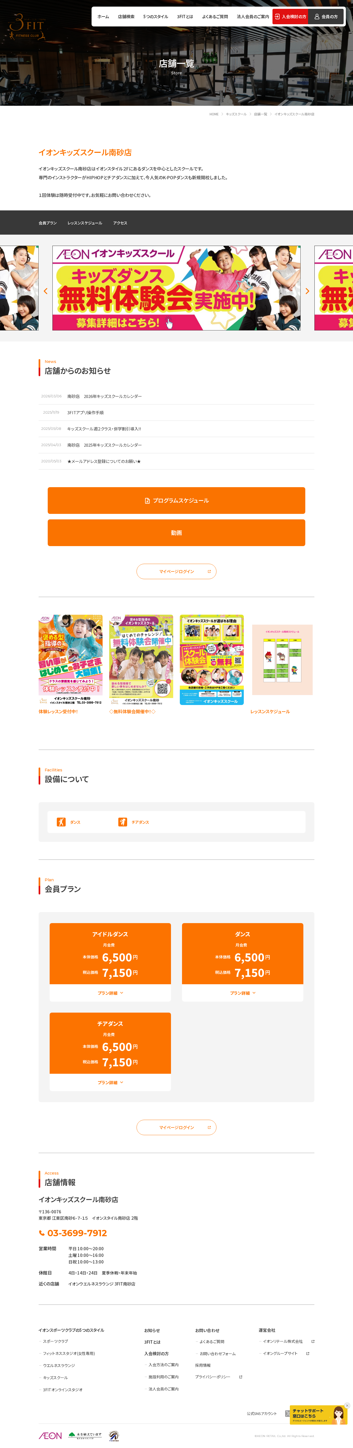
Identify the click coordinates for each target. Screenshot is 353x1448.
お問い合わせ (207, 1330)
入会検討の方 (156, 1353)
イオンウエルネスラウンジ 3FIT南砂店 (101, 1284)
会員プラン (48, 223)
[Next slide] (307, 291)
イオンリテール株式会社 (283, 1341)
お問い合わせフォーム (218, 1353)
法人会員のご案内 (253, 16)
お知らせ (152, 1330)
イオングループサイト (280, 1353)
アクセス (120, 223)
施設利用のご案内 (164, 1376)
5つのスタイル (155, 16)
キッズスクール (55, 1377)
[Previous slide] (45, 291)
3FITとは (185, 16)
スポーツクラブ (55, 1341)
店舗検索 (126, 16)
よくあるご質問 (215, 16)
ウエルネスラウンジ (59, 1365)
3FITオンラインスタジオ (62, 1389)
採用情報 (203, 1365)
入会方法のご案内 (164, 1364)
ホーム (103, 16)
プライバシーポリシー (213, 1376)
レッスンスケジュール (85, 223)
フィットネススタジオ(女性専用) (69, 1353)
